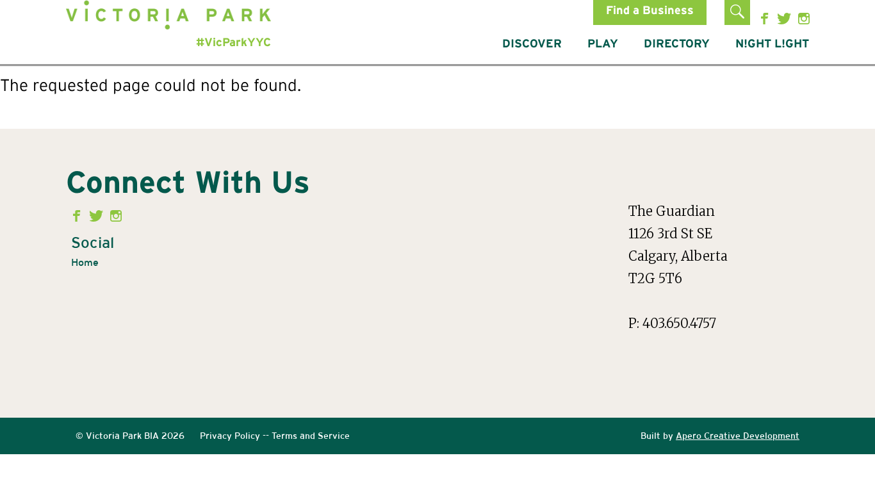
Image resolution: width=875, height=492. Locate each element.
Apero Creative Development (737, 435)
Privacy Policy (230, 435)
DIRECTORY (677, 44)
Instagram (804, 18)
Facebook (767, 18)
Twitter (786, 18)
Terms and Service (311, 435)
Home (85, 262)
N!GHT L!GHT (772, 44)
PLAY (602, 44)
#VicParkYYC (233, 43)
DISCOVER (532, 44)
